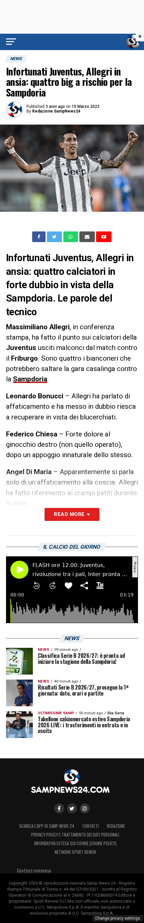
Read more (69, 514)
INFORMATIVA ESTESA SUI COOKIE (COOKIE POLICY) (75, 843)
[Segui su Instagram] (85, 808)
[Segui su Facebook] (59, 808)
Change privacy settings (117, 918)
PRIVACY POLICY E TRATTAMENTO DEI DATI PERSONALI (75, 835)
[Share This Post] (71, 236)
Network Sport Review (75, 852)
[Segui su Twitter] (72, 808)
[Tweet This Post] (55, 236)
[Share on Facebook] (39, 236)
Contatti (90, 826)
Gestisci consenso (34, 870)
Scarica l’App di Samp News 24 (46, 826)
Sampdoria (30, 379)
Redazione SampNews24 (56, 111)
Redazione (116, 826)
